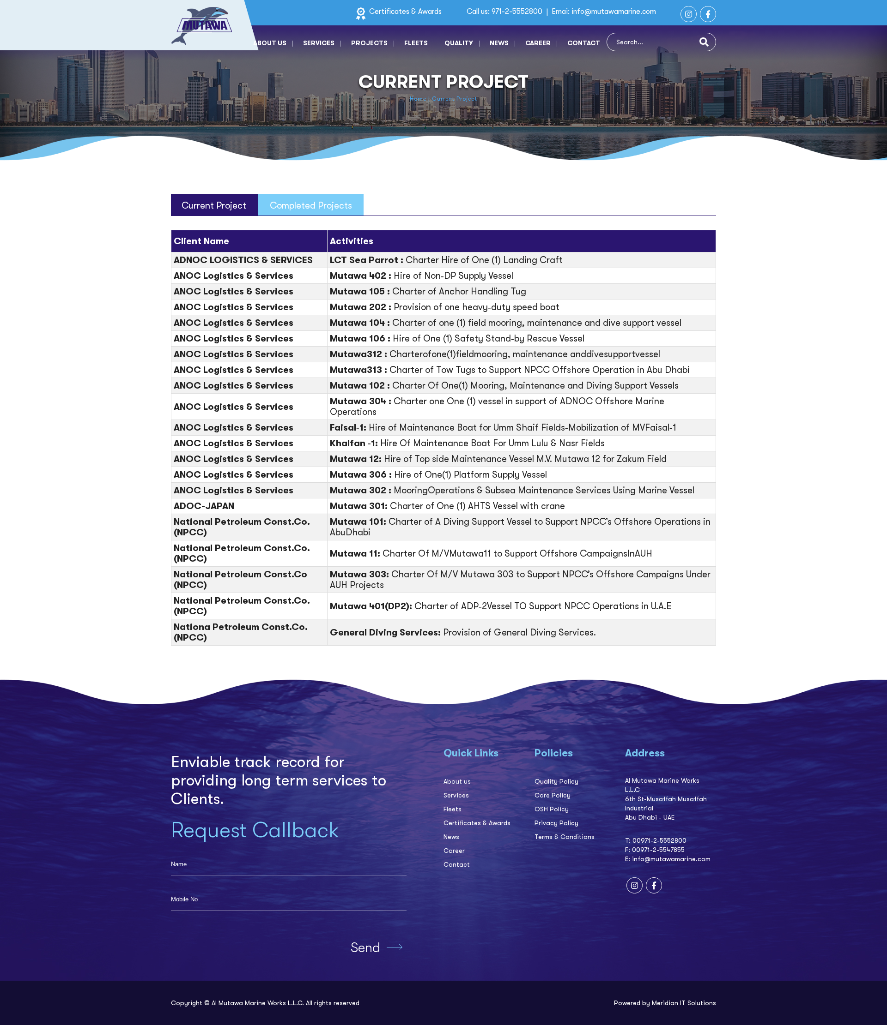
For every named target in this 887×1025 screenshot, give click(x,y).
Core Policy (553, 795)
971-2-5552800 (518, 11)
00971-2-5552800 (659, 840)
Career (538, 43)
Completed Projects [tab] (311, 205)
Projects (369, 43)
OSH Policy (552, 809)
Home (418, 99)
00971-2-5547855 (658, 849)
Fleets (416, 43)
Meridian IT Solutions (684, 1003)
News (499, 43)
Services (318, 43)
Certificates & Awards (404, 11)
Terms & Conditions (565, 836)
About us (269, 43)
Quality (458, 43)
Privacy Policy (556, 823)
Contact (583, 43)
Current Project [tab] (214, 205)
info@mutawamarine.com (613, 11)
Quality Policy (556, 781)
